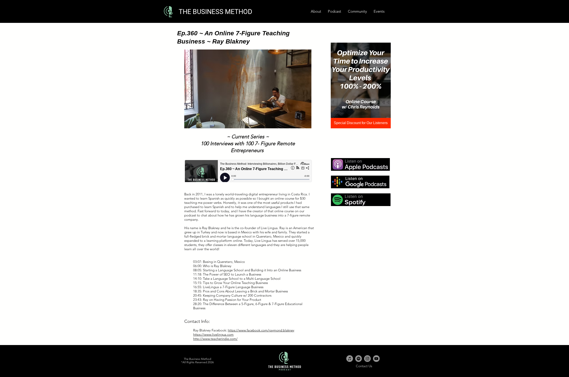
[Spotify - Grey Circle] (358, 358)
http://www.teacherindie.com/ (215, 339)
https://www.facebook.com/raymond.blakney (261, 330)
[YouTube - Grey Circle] (376, 358)
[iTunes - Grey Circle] (349, 358)
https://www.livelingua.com (213, 334)
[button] (379, 11)
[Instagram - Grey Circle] (367, 358)
